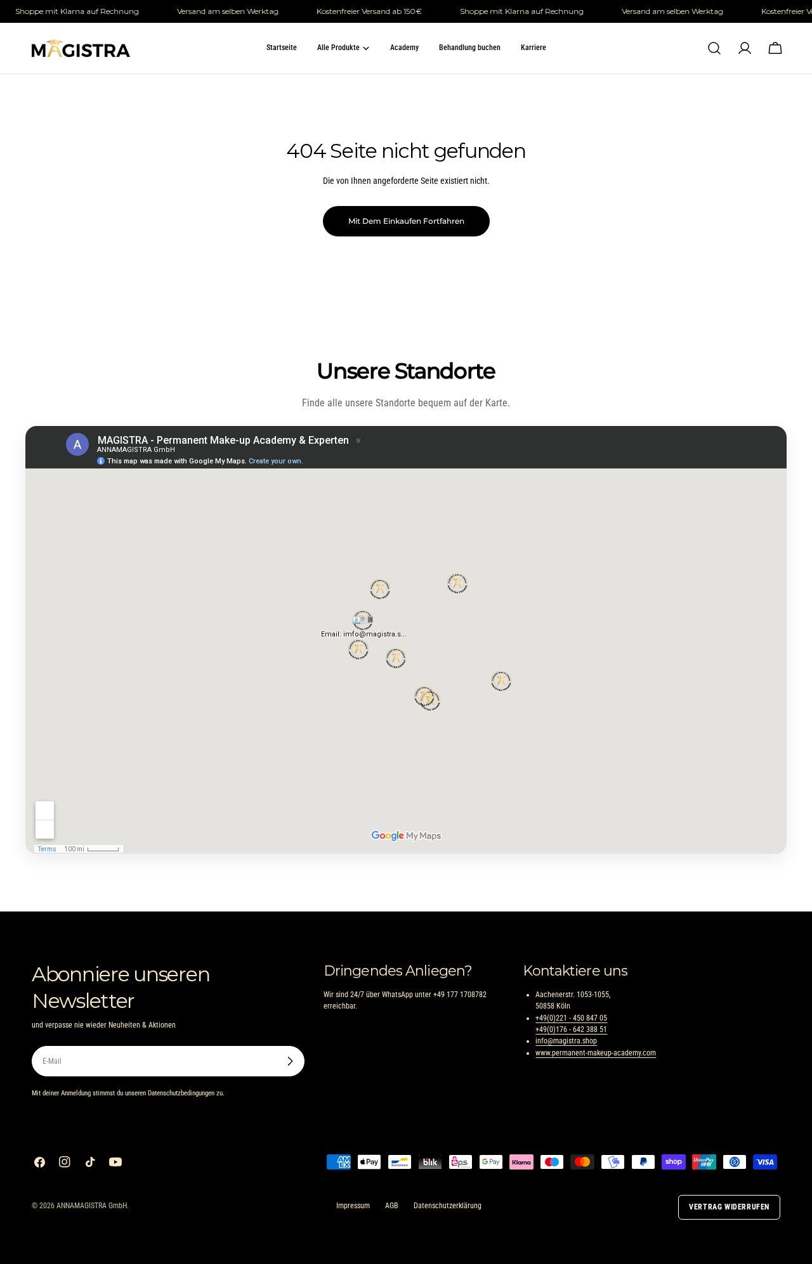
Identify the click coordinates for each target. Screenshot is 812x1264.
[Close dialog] (532, 499)
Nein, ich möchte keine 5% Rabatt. (406, 732)
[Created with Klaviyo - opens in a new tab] (406, 788)
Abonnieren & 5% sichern (406, 698)
